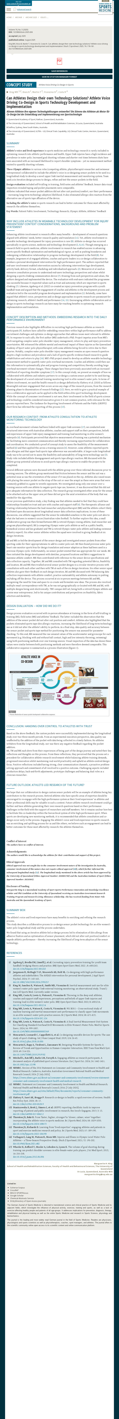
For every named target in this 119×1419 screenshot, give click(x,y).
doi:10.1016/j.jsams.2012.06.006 (28, 1157)
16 (42, 358)
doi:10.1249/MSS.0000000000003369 (31, 1031)
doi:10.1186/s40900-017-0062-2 (28, 1114)
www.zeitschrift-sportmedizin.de (18, 4)
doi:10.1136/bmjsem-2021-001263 (29, 969)
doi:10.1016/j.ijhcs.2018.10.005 (28, 1041)
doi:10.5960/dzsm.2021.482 (26, 1143)
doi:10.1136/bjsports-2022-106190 (30, 1134)
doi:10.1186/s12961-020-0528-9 (28, 1104)
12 (62, 389)
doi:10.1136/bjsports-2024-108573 (30, 1124)
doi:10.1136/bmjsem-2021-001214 (29, 1005)
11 (76, 238)
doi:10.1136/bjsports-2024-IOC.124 (30, 1018)
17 (52, 372)
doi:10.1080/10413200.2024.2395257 (31, 982)
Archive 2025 (31, 17)
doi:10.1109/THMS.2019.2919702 (29, 1054)
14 (63, 300)
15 (82, 245)
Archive (18, 17)
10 (75, 869)
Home (9, 17)
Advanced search (24, 9)
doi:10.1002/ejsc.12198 (24, 1064)
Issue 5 (43, 17)
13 (63, 407)
